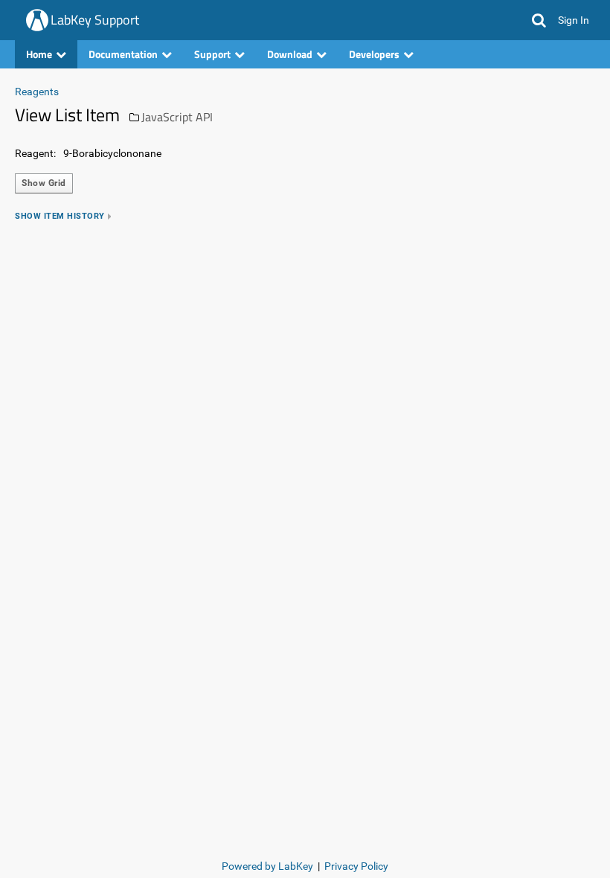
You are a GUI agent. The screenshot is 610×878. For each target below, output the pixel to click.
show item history (60, 216)
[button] (539, 20)
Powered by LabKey (267, 866)
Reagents (37, 91)
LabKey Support (95, 20)
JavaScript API (177, 117)
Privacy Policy (356, 866)
